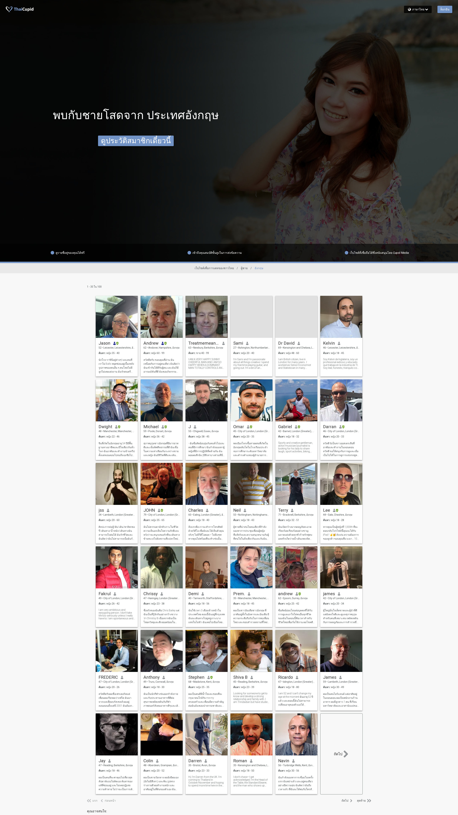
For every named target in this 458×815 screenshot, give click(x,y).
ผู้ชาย (244, 268)
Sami (238, 343)
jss (101, 510)
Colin (148, 760)
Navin (283, 760)
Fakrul (105, 593)
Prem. (239, 593)
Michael (151, 426)
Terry (283, 510)
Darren (195, 760)
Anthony (151, 677)
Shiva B (240, 677)
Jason (104, 343)
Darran (329, 426)
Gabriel (285, 426)
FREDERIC (108, 677)
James (329, 677)
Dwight (105, 426)
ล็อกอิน (444, 9)
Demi (193, 593)
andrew (285, 593)
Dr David (286, 343)
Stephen (196, 677)
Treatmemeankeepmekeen (203, 343)
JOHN (149, 510)
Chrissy (150, 593)
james (329, 593)
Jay (102, 760)
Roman (240, 760)
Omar (238, 426)
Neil (237, 510)
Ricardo (285, 677)
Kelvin (329, 343)
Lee (326, 510)
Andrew (151, 343)
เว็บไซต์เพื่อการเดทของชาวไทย (214, 268)
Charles (195, 510)
